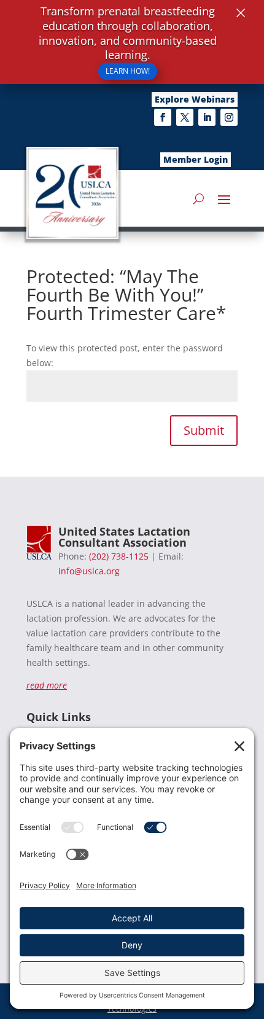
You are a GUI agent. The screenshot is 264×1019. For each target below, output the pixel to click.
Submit (204, 430)
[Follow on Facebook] (162, 117)
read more (46, 685)
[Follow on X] (184, 117)
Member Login (195, 159)
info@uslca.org (89, 571)
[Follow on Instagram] (229, 117)
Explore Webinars (195, 99)
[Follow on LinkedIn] (206, 117)
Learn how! (128, 71)
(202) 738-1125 (119, 556)
